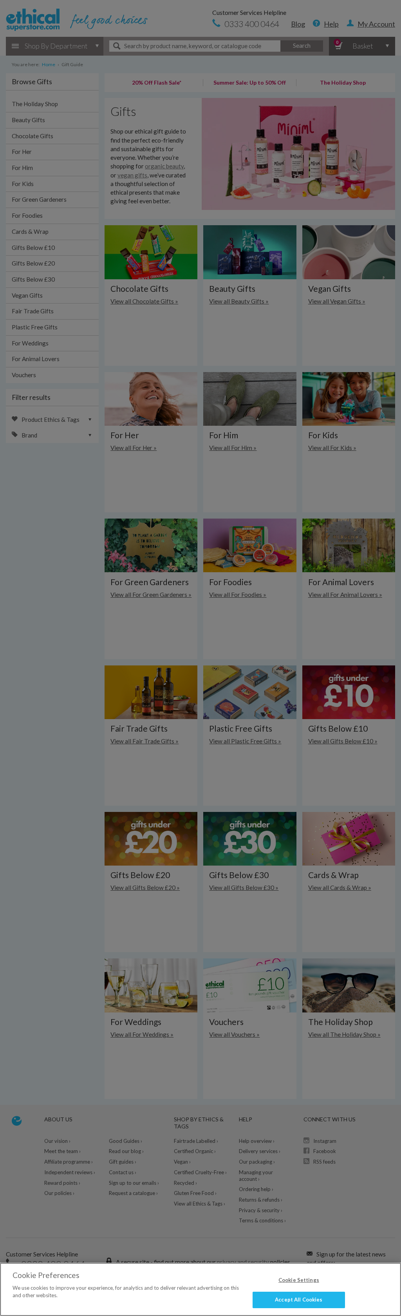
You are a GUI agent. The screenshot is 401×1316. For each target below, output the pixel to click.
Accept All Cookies (298, 1299)
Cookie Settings (298, 1280)
